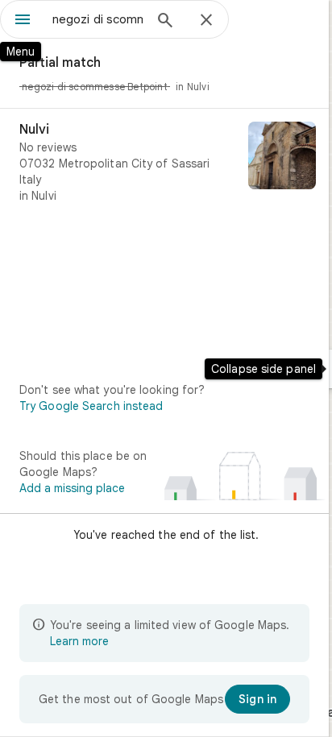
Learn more (79, 641)
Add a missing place (72, 488)
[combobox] (97, 19)
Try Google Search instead (91, 406)
